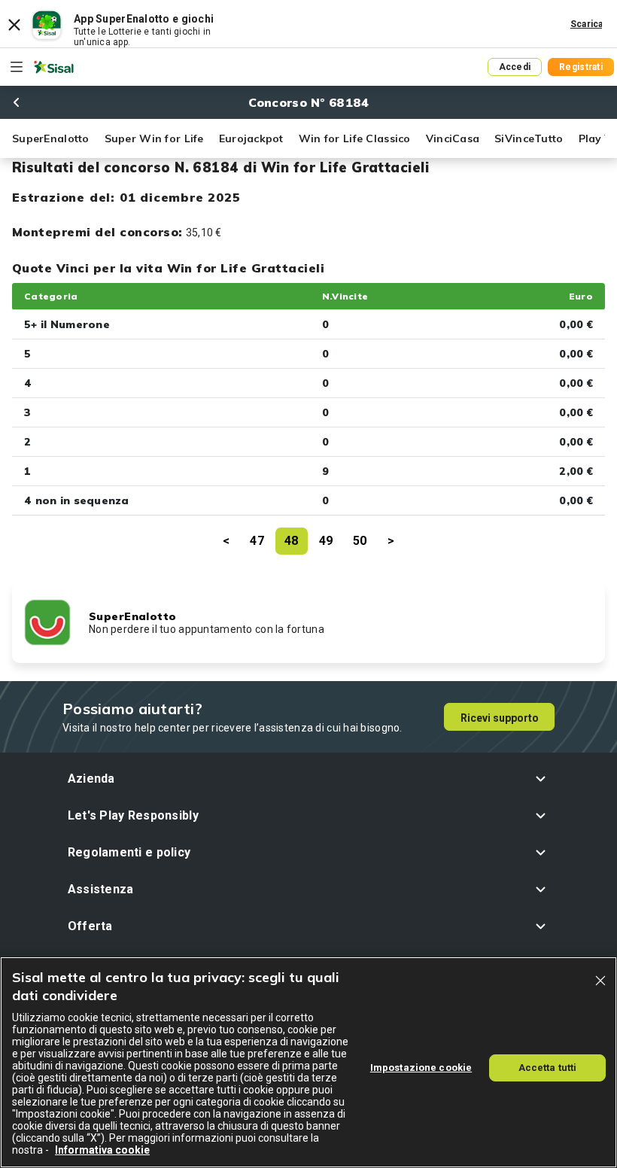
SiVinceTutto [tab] (528, 138)
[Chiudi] (600, 980)
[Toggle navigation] (17, 67)
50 (360, 541)
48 (291, 541)
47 (257, 541)
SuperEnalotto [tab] (51, 138)
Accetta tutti (547, 1067)
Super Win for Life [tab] (154, 138)
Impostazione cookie (421, 1067)
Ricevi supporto (499, 718)
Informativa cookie (102, 1150)
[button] (309, 778)
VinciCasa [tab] (453, 138)
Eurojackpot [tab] (251, 138)
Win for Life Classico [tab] (355, 138)
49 (326, 541)
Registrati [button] (581, 67)
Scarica (586, 24)
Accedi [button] (515, 67)
